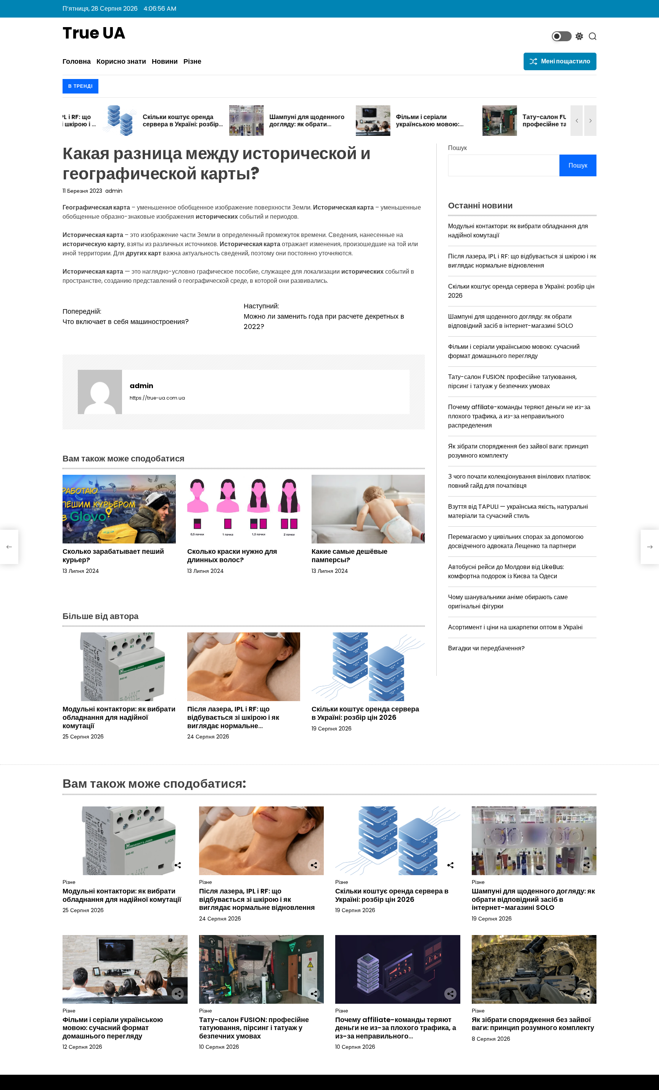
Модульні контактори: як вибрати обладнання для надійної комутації (119, 717)
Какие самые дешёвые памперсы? (349, 555)
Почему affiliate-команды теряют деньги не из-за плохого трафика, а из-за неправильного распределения (519, 416)
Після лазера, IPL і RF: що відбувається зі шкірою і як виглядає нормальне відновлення (233, 721)
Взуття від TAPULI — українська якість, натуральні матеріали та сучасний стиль (518, 511)
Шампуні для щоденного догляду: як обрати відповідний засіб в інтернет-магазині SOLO (266, 128)
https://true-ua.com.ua (157, 398)
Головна (77, 61)
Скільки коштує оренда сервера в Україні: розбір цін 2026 (140, 124)
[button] (577, 120)
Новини (165, 61)
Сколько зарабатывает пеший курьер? (113, 555)
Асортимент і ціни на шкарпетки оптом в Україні (515, 627)
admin (113, 191)
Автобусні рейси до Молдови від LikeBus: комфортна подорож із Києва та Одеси (506, 571)
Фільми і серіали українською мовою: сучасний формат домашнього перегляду (392, 128)
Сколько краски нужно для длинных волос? (232, 555)
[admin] (100, 392)
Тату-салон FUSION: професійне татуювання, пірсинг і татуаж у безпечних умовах (520, 128)
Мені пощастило (565, 61)
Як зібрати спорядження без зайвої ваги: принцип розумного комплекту (533, 1024)
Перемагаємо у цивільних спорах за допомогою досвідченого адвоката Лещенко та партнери (515, 541)
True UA (94, 33)
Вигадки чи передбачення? (486, 648)
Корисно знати (121, 61)
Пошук (457, 148)
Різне (192, 61)
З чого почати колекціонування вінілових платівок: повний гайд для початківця (519, 481)
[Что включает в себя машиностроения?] (9, 547)
